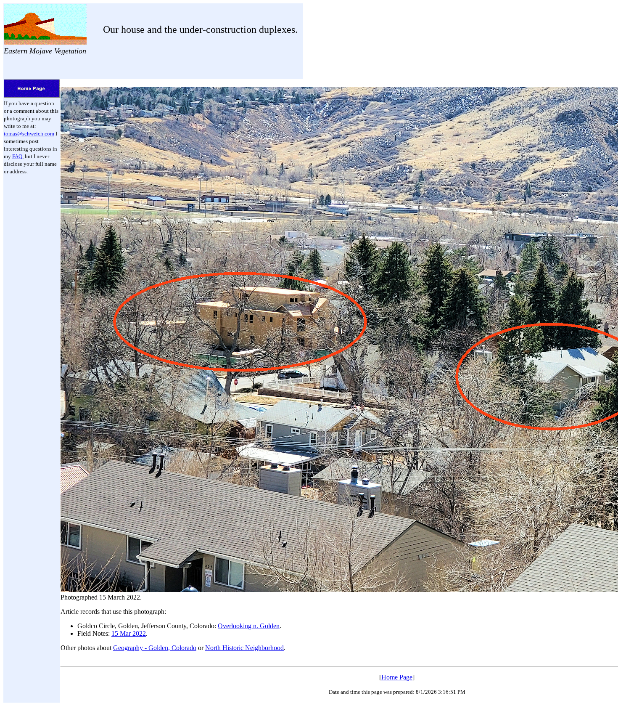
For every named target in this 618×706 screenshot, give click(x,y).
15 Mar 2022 (128, 633)
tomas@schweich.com (29, 133)
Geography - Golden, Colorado (154, 647)
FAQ (17, 156)
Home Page (396, 677)
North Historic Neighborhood (244, 647)
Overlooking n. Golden (249, 625)
